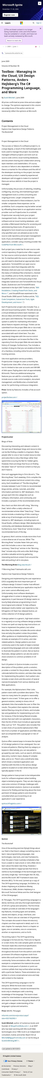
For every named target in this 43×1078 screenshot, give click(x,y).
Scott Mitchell (9, 97)
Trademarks (6, 1075)
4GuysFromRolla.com (19, 1026)
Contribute (5, 1069)
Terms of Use (27, 1072)
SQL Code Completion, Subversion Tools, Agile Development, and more (20, 299)
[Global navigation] (2, 23)
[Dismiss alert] (39, 3)
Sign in (38, 23)
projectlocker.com (9, 397)
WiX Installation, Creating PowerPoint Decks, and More (20, 290)
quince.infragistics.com (11, 803)
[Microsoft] (21, 23)
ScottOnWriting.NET (10, 1041)
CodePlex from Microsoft (12, 245)
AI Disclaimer (6, 1066)
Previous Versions (19, 1066)
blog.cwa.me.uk (24, 565)
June (14, 47)
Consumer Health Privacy (10, 1072)
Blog (29, 1066)
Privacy (14, 1069)
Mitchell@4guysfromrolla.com (13, 1038)
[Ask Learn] (36, 46)
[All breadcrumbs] (3, 46)
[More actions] (39, 46)
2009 (9, 47)
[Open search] (33, 23)
